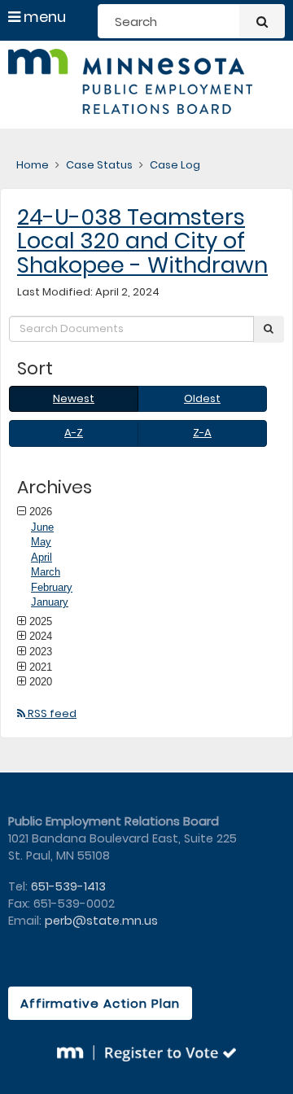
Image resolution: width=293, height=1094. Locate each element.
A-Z (73, 432)
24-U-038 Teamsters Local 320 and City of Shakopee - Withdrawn (142, 241)
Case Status (99, 165)
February (51, 587)
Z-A (202, 432)
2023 (40, 651)
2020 (40, 681)
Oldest (202, 398)
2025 (40, 621)
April (41, 557)
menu (43, 17)
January (49, 602)
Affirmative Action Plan (100, 1003)
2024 (40, 635)
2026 (40, 511)
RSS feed (51, 713)
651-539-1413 (68, 886)
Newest (73, 398)
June (42, 527)
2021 (40, 666)
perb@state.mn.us (101, 920)
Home (32, 165)
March (45, 572)
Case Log (175, 165)
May (41, 542)
